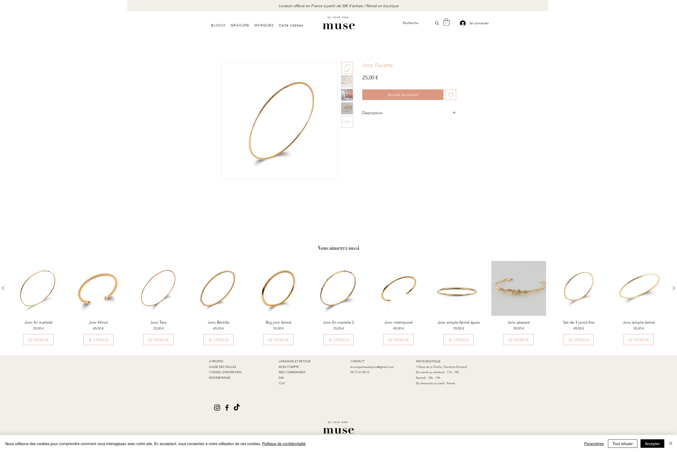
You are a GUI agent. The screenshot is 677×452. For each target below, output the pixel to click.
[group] (338, 303)
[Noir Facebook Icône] (227, 408)
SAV (281, 378)
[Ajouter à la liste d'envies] (451, 94)
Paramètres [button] (594, 443)
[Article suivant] (674, 288)
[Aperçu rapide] (38, 288)
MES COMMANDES (292, 372)
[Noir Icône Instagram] (217, 408)
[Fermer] (670, 443)
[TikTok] (237, 408)
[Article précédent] (3, 288)
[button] (446, 22)
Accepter (652, 443)
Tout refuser (622, 443)
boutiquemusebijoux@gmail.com (372, 367)
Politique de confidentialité (284, 443)
